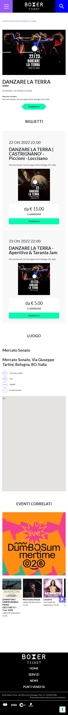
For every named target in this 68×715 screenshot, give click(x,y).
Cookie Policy (45, 697)
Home (34, 668)
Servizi (34, 674)
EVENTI (5, 21)
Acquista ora (34, 106)
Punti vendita (34, 687)
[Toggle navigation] (6, 6)
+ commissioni (34, 213)
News (34, 680)
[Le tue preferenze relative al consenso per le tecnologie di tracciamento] (62, 709)
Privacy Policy (34, 697)
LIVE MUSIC (14, 21)
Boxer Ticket (12, 695)
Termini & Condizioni (58, 697)
